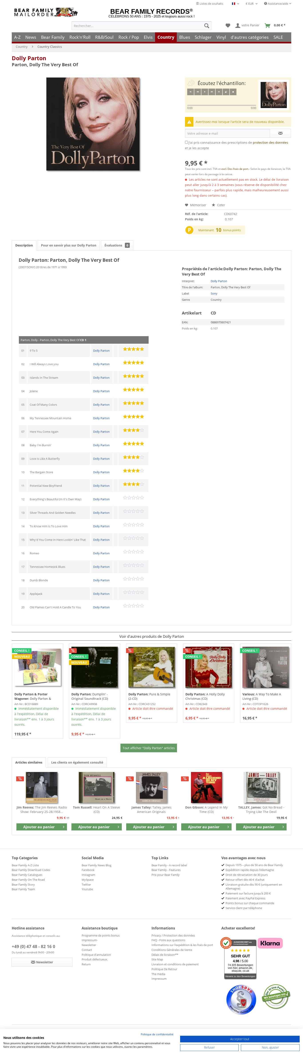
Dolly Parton (29, 58)
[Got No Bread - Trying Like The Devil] (261, 787)
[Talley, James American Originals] (151, 787)
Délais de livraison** (165, 955)
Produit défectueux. (95, 959)
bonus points (232, 230)
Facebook (88, 870)
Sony (214, 293)
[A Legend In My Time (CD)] (206, 787)
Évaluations (116, 245)
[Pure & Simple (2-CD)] (151, 667)
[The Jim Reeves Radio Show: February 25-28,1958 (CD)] (41, 787)
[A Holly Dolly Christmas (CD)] (208, 667)
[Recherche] (206, 25)
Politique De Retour (164, 969)
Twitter (86, 884)
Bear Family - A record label (169, 865)
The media (158, 974)
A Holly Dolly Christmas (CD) (205, 696)
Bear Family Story (23, 884)
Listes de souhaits (211, 4)
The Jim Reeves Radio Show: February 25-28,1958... (42, 809)
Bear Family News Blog (96, 865)
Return (86, 964)
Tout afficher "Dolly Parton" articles (149, 748)
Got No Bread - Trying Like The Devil (261, 809)
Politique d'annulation (96, 955)
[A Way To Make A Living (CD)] (265, 667)
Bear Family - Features (166, 870)
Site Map (157, 959)
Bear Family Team (23, 889)
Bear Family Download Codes (31, 870)
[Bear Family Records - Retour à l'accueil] (47, 12)
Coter (220, 205)
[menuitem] (141, 25)
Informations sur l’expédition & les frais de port (182, 945)
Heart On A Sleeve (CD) (96, 809)
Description (24, 245)
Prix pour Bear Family (166, 875)
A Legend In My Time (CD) (206, 809)
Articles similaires (28, 762)
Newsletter (89, 945)
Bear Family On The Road (28, 880)
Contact (87, 950)
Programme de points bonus (101, 935)
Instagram (88, 875)
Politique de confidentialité (157, 1034)
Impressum (159, 979)
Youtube (87, 889)
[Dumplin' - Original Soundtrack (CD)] (94, 667)
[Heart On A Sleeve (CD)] (96, 787)
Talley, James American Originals (151, 809)
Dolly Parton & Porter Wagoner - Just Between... (32, 696)
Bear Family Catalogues (27, 875)
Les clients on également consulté (77, 762)
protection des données (270, 142)
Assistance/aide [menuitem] (277, 4)
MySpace (88, 880)
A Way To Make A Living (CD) (261, 696)
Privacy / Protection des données (173, 935)
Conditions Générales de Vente (172, 950)
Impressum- (90, 940)
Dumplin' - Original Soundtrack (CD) (89, 696)
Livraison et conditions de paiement (175, 964)
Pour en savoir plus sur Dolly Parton (68, 245)
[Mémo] (227, 25)
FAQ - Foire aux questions (168, 940)
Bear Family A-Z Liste (25, 865)
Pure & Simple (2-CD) (149, 696)
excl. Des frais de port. (235, 169)
